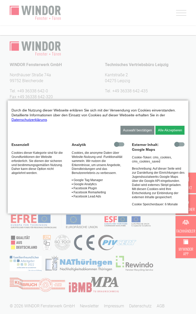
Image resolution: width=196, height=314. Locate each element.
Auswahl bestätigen (137, 130)
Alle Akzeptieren (170, 130)
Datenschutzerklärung (29, 120)
